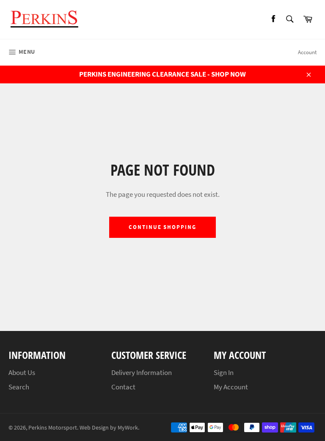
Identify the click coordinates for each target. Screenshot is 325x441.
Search (18, 386)
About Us (21, 372)
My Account (231, 386)
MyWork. (128, 427)
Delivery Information (141, 372)
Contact (123, 386)
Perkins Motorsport (52, 427)
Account (307, 52)
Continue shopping (162, 227)
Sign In (224, 372)
